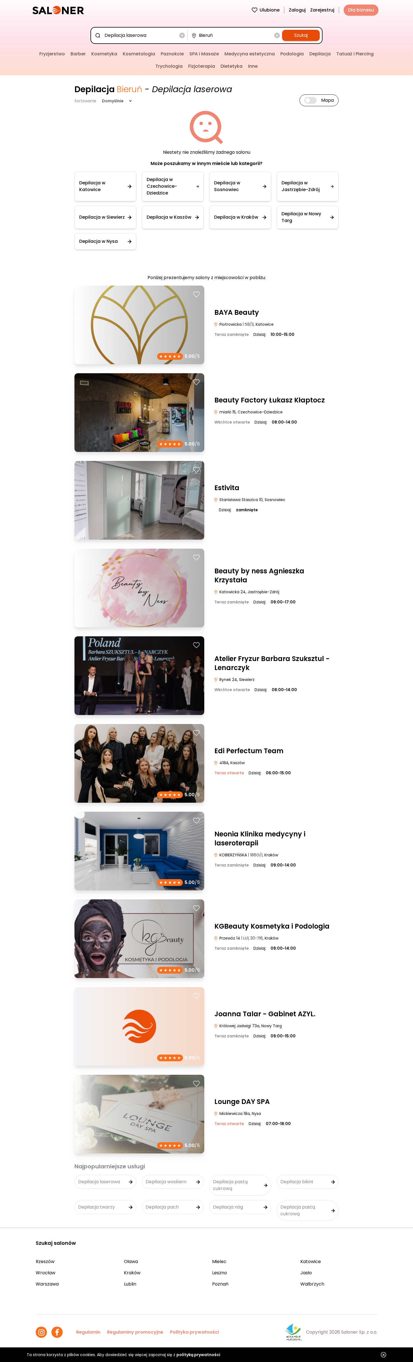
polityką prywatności (198, 1355)
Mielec (219, 1261)
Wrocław (45, 1273)
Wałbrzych (312, 1284)
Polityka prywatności (194, 1332)
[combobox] (140, 35)
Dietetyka (231, 66)
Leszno (219, 1273)
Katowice (310, 1261)
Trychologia (169, 66)
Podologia (292, 54)
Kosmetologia (139, 54)
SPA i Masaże (204, 54)
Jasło (306, 1273)
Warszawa (47, 1284)
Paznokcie (172, 54)
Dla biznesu (361, 10)
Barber (78, 54)
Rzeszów (45, 1261)
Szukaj (301, 35)
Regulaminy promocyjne (135, 1332)
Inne (253, 66)
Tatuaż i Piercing (355, 54)
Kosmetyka (104, 54)
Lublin (130, 1284)
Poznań (220, 1284)
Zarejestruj (322, 10)
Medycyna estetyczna (249, 54)
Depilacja (320, 54)
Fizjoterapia (201, 66)
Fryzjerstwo (52, 54)
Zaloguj (297, 10)
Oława (131, 1261)
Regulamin (88, 1332)
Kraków (132, 1273)
